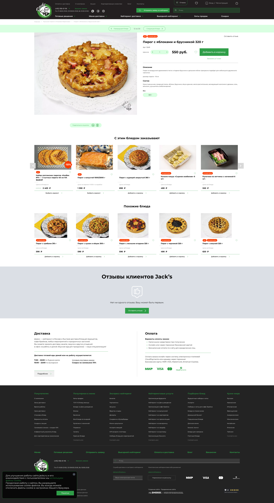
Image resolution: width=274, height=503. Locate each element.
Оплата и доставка (62, 4)
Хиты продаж (201, 16)
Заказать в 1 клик (214, 59)
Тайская (230, 432)
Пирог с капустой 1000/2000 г (91, 178)
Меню (37, 452)
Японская (231, 427)
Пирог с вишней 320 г (213, 243)
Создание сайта (154, 489)
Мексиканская (232, 419)
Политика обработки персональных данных (70, 489)
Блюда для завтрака (195, 432)
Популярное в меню (84, 393)
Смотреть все (78, 440)
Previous (33, 166)
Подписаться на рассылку (161, 478)
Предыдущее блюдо (121, 28)
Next (241, 166)
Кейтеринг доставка (131, 16)
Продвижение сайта (168, 489)
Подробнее (42, 374)
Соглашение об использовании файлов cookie (71, 495)
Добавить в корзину (214, 52)
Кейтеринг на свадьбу (156, 427)
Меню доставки (96, 16)
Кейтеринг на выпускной (158, 411)
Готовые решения (64, 16)
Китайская (231, 423)
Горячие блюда (79, 436)
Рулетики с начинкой (81, 423)
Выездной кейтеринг (167, 16)
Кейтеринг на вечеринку (158, 423)
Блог (129, 4)
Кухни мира (233, 393)
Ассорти (191, 402)
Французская (232, 411)
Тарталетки (113, 402)
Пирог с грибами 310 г (46, 243)
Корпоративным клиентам (111, 4)
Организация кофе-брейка (158, 407)
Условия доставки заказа (83, 360)
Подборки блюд (196, 393)
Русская (230, 398)
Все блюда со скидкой (81, 419)
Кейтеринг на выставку (157, 432)
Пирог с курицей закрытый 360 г (134, 178)
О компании (80, 4)
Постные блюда (194, 436)
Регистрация (222, 3)
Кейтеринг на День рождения (159, 402)
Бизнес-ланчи (193, 427)
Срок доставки (39, 411)
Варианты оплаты (41, 419)
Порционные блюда (195, 419)
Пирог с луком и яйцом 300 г (91, 243)
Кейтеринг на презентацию (159, 419)
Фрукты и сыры (115, 411)
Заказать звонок (81, 8)
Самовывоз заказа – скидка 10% (46, 427)
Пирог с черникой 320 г (172, 243)
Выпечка (76, 415)
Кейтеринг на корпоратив (158, 415)
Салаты (76, 432)
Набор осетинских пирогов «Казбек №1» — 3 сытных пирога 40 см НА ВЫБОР (52, 177)
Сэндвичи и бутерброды (118, 419)
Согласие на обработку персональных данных (71, 492)
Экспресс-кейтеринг (120, 393)
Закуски (112, 407)
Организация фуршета (157, 398)
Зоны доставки (39, 402)
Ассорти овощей (115, 427)
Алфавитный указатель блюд (45, 432)
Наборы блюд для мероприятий (121, 436)
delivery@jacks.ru (119, 472)
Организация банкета (156, 436)
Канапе (112, 398)
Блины (75, 411)
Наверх (1, 126)
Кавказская (231, 402)
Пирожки (77, 427)
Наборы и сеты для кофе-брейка (200, 407)
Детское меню (193, 423)
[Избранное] (196, 3)
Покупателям (41, 393)
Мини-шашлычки (116, 423)
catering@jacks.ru (154, 472)
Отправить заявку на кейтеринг (156, 10)
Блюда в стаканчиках (196, 411)
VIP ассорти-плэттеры (117, 432)
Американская (233, 415)
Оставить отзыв (231, 36)
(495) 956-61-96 (61, 9)
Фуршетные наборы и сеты (198, 398)
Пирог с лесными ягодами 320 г (134, 243)
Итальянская (232, 407)
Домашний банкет (195, 415)
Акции (92, 4)
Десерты (112, 415)
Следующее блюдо (153, 28)
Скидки (225, 16)
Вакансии (211, 452)
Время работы (39, 407)
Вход (211, 3)
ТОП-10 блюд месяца (81, 402)
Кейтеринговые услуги (160, 393)
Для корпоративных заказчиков (46, 436)
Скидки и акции (40, 423)
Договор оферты (60, 486)
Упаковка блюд (40, 415)
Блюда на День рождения (83, 407)
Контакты (140, 4)
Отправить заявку (95, 452)
